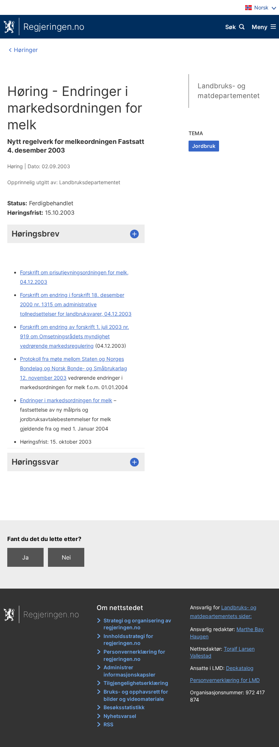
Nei (66, 557)
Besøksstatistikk (124, 707)
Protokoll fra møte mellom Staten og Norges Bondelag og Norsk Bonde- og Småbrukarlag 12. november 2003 (73, 368)
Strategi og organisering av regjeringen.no (137, 624)
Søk (230, 27)
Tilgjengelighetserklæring (136, 683)
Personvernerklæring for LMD (225, 680)
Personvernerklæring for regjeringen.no (134, 655)
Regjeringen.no (53, 26)
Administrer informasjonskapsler (129, 671)
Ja (25, 557)
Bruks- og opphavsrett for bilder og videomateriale (136, 695)
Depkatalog (240, 668)
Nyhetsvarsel (120, 716)
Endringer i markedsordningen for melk (66, 400)
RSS (108, 724)
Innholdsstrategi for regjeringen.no (128, 639)
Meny (259, 27)
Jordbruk (203, 146)
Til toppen (136, 509)
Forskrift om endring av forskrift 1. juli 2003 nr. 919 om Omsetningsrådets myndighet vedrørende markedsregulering (74, 336)
